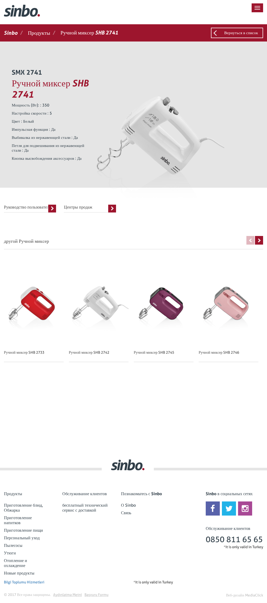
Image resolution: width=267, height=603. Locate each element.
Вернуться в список (241, 33)
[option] (36, 316)
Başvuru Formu (96, 595)
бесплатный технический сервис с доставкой (85, 508)
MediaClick (254, 595)
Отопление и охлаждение (15, 563)
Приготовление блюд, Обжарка (23, 508)
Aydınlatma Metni (67, 595)
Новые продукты (19, 573)
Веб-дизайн (235, 595)
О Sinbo (128, 505)
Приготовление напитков (18, 520)
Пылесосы (13, 545)
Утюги (10, 553)
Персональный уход (22, 537)
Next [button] (259, 240)
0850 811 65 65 (234, 539)
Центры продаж (78, 207)
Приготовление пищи (23, 530)
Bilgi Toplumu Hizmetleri (24, 582)
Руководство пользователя (27, 207)
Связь (126, 512)
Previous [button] (250, 240)
